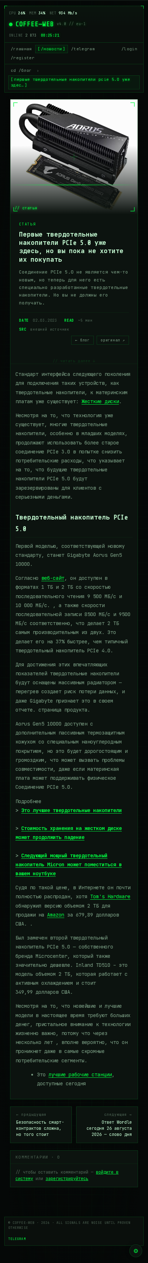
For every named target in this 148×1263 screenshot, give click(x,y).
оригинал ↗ (113, 340)
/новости (51, 48)
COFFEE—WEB (34, 24)
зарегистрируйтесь (67, 1179)
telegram (17, 1239)
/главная (21, 48)
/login (129, 48)
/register (22, 57)
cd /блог (21, 70)
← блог (82, 340)
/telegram (83, 48)
